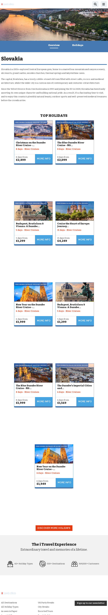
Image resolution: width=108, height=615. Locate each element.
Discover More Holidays (54, 528)
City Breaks (43, 607)
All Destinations (9, 603)
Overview (54, 45)
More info (43, 158)
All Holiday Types (9, 607)
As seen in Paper (9, 611)
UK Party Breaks (46, 603)
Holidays (77, 45)
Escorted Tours (45, 611)
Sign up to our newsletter (91, 603)
